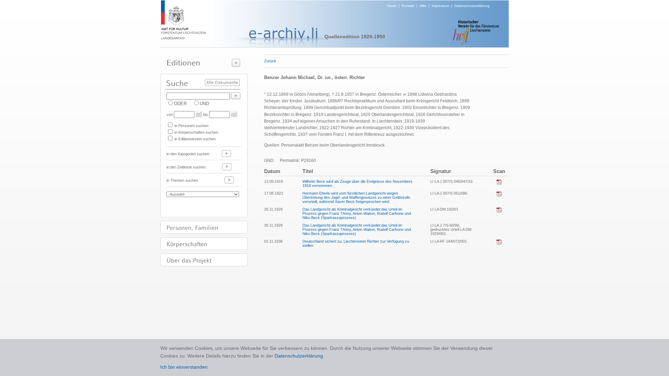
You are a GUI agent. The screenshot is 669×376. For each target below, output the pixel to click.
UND (204, 103)
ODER (180, 103)
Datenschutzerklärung (472, 6)
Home (392, 6)
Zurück (270, 61)
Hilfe (423, 6)
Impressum (440, 6)
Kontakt (408, 6)
